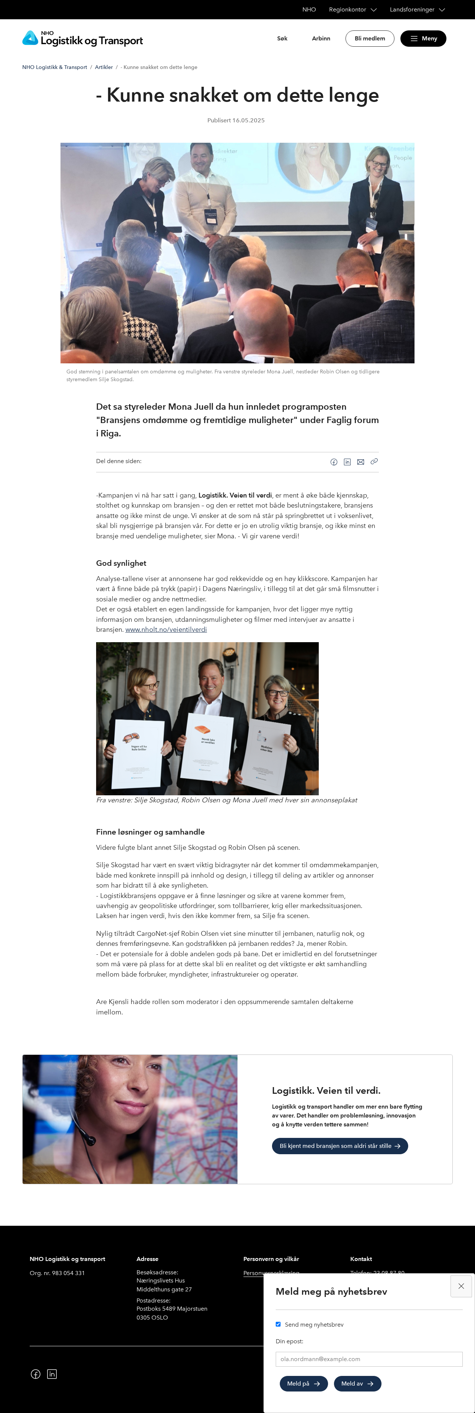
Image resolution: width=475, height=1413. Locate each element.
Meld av (352, 1383)
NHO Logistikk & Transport (54, 67)
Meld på (298, 1383)
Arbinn (321, 38)
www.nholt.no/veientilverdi (166, 629)
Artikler (104, 67)
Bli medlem (370, 38)
